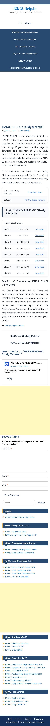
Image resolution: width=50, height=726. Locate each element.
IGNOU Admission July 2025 (16, 643)
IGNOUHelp (24, 130)
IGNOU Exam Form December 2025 (20, 573)
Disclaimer (38, 719)
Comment (7, 448)
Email (5, 485)
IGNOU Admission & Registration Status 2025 (24, 664)
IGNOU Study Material (35, 199)
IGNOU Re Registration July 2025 (18, 680)
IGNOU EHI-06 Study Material (25, 342)
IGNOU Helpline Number (15, 698)
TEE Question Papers (25, 46)
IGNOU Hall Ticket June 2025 (17, 577)
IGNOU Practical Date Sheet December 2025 (23, 674)
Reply (9, 378)
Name (5, 476)
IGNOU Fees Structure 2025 (16, 671)
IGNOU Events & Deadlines (25, 32)
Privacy (18, 719)
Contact (27, 719)
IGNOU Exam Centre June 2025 (18, 570)
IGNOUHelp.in (25, 9)
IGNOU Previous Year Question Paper (20, 549)
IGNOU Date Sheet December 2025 (20, 567)
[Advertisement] (25, 97)
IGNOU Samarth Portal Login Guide (19, 517)
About (9, 719)
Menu (27, 23)
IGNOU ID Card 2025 (13, 650)
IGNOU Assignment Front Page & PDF (21, 535)
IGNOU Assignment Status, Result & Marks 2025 (25, 667)
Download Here (35, 192)
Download (39, 229)
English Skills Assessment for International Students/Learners (25, 54)
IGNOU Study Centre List (15, 704)
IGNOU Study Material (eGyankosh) (19, 552)
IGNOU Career (25, 60)
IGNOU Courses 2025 (14, 646)
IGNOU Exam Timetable (25, 39)
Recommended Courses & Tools (25, 67)
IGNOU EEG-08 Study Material (25, 336)
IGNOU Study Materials (14, 325)
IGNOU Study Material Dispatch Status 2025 (23, 683)
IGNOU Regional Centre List (16, 701)
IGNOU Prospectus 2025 (15, 677)
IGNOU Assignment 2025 (15, 532)
